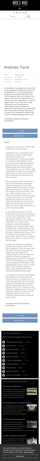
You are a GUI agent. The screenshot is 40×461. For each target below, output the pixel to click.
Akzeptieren (20, 456)
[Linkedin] (23, 12)
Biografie (6, 142)
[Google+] (20, 12)
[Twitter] (17, 12)
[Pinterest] (26, 12)
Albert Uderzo (18, 136)
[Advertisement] (20, 42)
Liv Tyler (21, 131)
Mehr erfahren (28, 452)
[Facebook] (14, 12)
